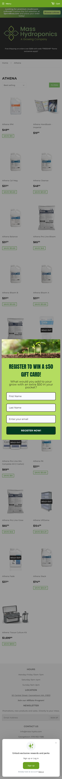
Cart (57, 3)
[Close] (56, 342)
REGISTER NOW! (31, 430)
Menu (8, 3)
